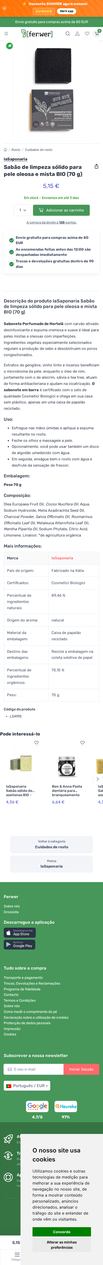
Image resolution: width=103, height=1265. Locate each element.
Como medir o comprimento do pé (30, 1012)
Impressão (12, 1029)
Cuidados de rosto (38, 150)
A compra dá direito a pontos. (51, 222)
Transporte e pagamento (23, 978)
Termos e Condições (20, 1000)
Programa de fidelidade (22, 989)
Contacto (11, 995)
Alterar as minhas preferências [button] (62, 1244)
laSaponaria (62, 558)
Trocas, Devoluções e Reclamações (32, 983)
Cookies (10, 1034)
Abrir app (66, 11)
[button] (20, 932)
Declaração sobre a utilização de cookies (36, 1017)
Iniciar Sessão (81, 1069)
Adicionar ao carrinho (64, 210)
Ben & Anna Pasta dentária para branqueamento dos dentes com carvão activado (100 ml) (67, 797)
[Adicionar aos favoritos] (36, 743)
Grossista (11, 912)
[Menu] (6, 33)
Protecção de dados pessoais (27, 1023)
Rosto (16, 150)
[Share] (96, 166)
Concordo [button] (61, 1232)
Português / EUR (28, 1085)
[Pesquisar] (68, 33)
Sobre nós (12, 906)
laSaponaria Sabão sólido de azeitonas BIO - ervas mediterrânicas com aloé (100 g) (19, 797)
